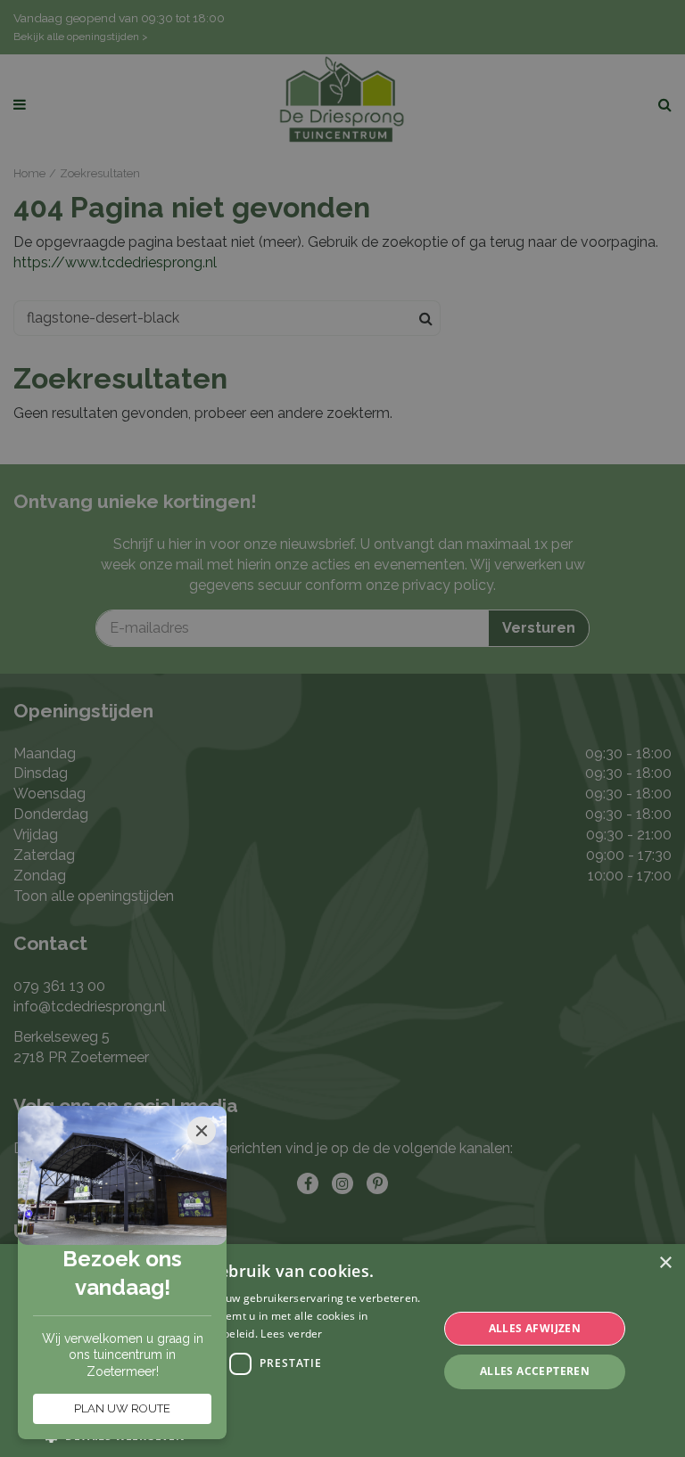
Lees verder (291, 1333)
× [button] (665, 1263)
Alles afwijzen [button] (535, 1328)
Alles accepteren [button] (535, 1371)
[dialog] (342, 1350)
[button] (235, 1435)
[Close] (201, 1131)
